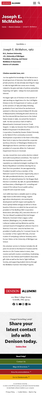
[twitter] (16, 304)
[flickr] (26, 304)
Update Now (21, 346)
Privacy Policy (10, 392)
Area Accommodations (20, 372)
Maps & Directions (20, 366)
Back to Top (32, 392)
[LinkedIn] (29, 304)
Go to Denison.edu (20, 377)
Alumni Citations (14, 27)
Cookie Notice (22, 392)
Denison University (22, 384)
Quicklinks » (21, 44)
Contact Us (21, 361)
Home (4, 27)
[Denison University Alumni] (11, 3)
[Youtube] (19, 304)
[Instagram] (22, 304)
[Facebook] (13, 304)
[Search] (38, 3)
